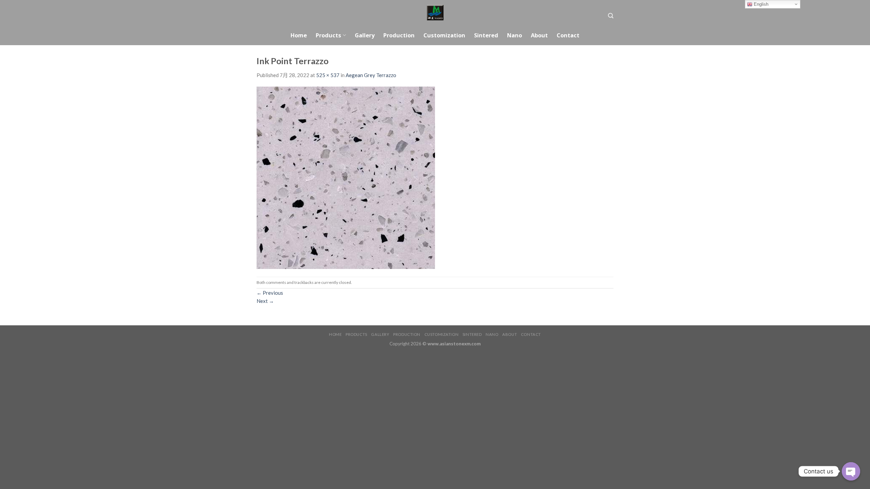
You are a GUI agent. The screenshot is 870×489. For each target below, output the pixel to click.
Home (299, 35)
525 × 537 (328, 75)
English (760, 4)
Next (265, 301)
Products (328, 35)
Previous (270, 293)
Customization (444, 35)
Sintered (486, 35)
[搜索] (610, 15)
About (539, 35)
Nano (514, 35)
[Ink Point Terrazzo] (346, 177)
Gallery (365, 35)
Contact (568, 35)
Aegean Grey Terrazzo (371, 75)
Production (399, 35)
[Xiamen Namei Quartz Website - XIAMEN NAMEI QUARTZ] (435, 12)
